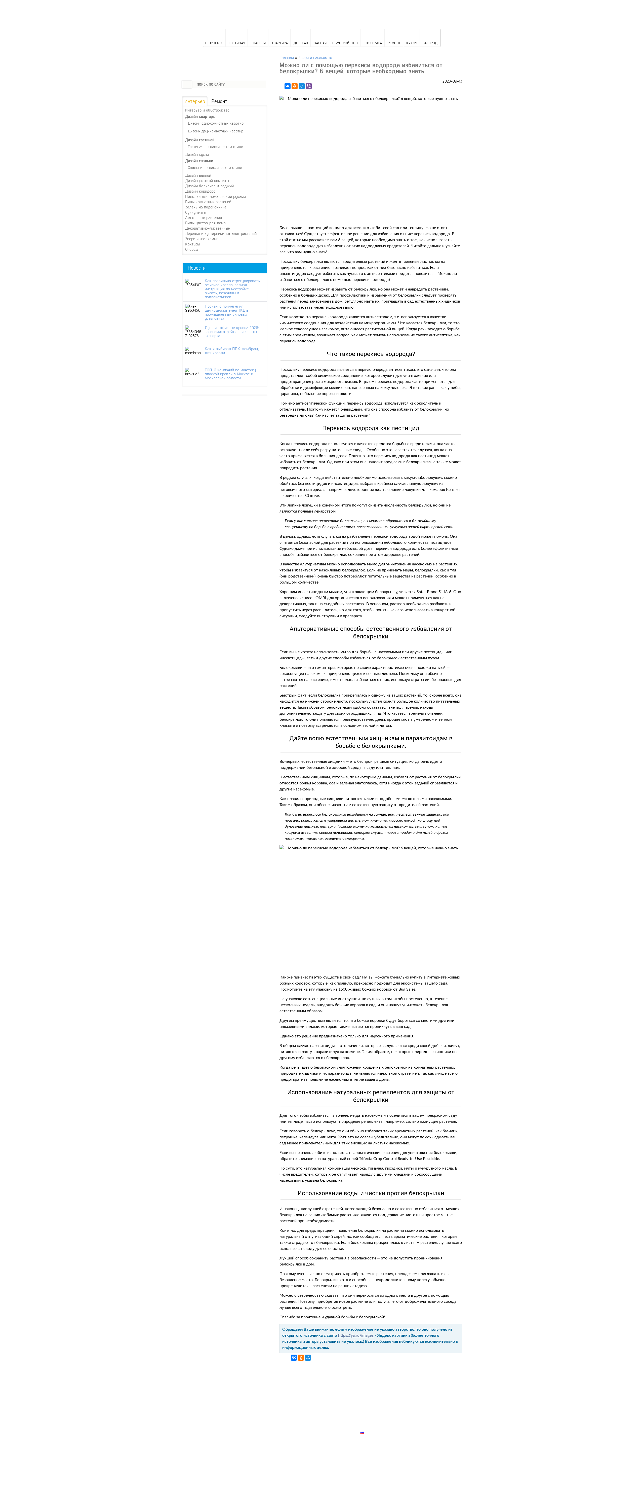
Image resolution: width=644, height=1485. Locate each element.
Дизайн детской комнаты (207, 180)
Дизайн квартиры (200, 116)
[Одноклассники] (295, 86)
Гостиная (237, 43)
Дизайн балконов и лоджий (209, 186)
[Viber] (309, 86)
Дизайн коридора (200, 191)
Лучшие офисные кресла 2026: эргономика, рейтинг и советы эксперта (232, 331)
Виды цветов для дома (205, 223)
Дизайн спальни (199, 160)
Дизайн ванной (198, 175)
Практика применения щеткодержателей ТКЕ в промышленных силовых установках (226, 312)
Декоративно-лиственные (207, 228)
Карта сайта (372, 1426)
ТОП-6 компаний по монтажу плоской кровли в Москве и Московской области (230, 374)
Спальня (258, 43)
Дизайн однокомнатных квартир (216, 123)
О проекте (214, 43)
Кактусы (192, 244)
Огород (191, 249)
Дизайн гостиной (199, 139)
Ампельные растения (203, 217)
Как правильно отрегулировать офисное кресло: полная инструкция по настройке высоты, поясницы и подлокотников (232, 289)
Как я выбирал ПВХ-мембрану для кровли (232, 351)
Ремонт (394, 43)
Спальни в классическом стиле (215, 167)
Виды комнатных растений (208, 202)
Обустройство (345, 43)
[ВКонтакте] (288, 86)
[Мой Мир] (302, 86)
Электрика (373, 43)
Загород (430, 43)
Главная (286, 57)
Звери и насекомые (315, 57)
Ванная (320, 43)
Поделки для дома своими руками (215, 196)
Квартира (279, 43)
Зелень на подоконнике (205, 207)
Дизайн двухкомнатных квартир (215, 130)
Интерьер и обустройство (207, 110)
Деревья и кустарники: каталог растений (221, 233)
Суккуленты (195, 212)
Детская (301, 43)
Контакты (370, 1415)
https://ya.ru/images (356, 1335)
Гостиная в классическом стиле (215, 146)
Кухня (411, 43)
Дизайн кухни (197, 154)
